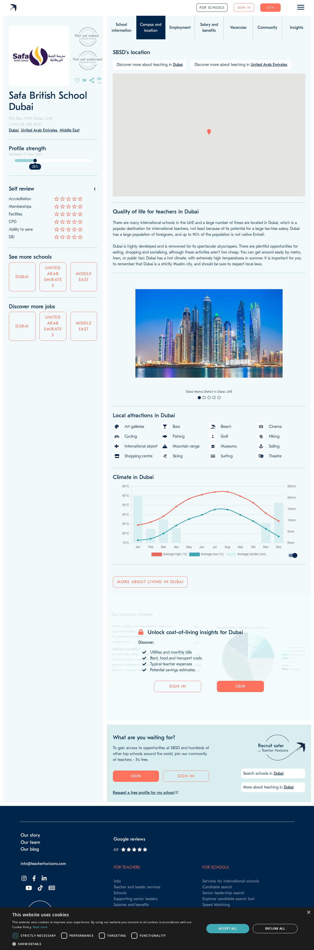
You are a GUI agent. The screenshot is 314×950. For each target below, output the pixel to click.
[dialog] (157, 928)
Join (271, 7)
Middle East (84, 277)
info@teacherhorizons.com (43, 863)
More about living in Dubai (150, 582)
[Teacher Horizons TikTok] (40, 888)
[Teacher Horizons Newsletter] (51, 888)
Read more (40, 927)
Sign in (244, 7)
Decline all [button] (275, 928)
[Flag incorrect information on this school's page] (84, 80)
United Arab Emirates (53, 277)
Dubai (22, 277)
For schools (212, 7)
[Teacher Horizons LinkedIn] (44, 878)
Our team (30, 842)
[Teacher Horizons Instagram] (23, 878)
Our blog (30, 849)
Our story (30, 835)
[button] (209, 132)
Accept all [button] (228, 928)
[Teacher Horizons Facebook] (33, 878)
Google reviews (129, 839)
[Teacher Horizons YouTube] (28, 888)
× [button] (308, 912)
